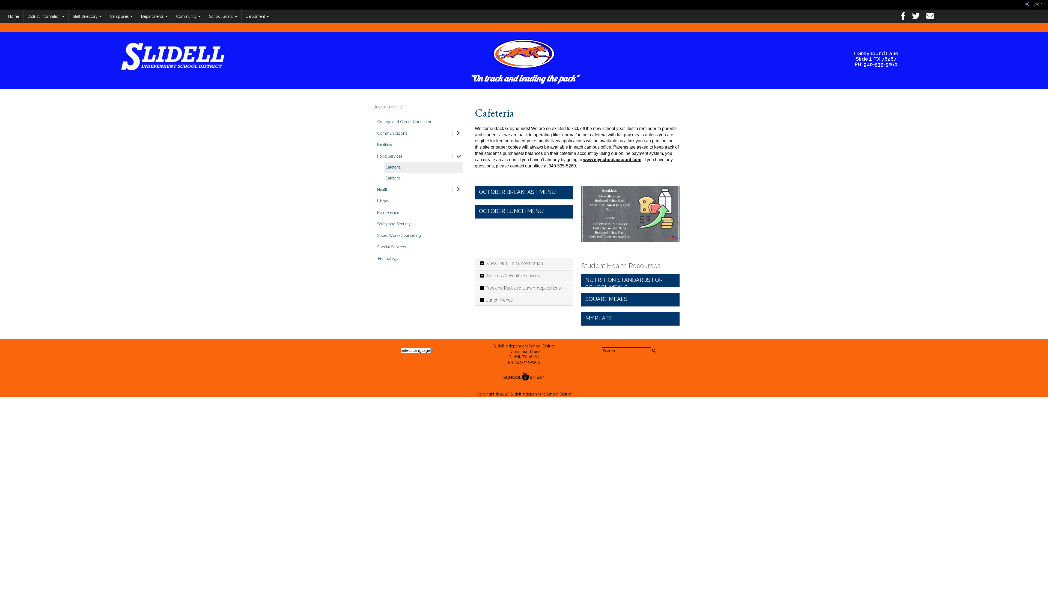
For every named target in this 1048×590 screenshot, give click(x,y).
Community (187, 16)
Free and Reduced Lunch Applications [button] (523, 288)
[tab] (524, 263)
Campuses (120, 16)
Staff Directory (86, 16)
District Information (45, 16)
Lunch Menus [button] (499, 300)
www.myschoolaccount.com (612, 159)
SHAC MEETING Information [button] (514, 263)
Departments (153, 16)
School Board (221, 16)
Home (13, 16)
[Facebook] (906, 17)
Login (1036, 4)
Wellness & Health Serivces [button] (512, 275)
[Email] (932, 17)
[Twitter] (918, 17)
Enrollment (256, 16)
